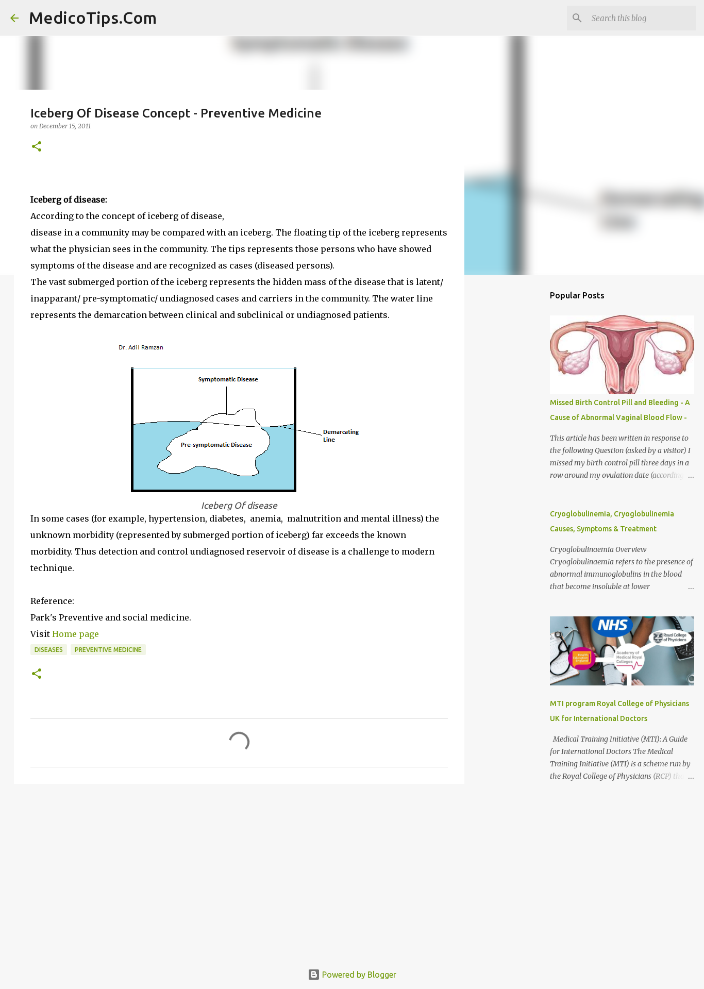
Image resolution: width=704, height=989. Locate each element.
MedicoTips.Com (93, 17)
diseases (49, 649)
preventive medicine (108, 649)
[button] (36, 147)
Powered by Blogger (358, 974)
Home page (74, 634)
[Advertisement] (151, 330)
